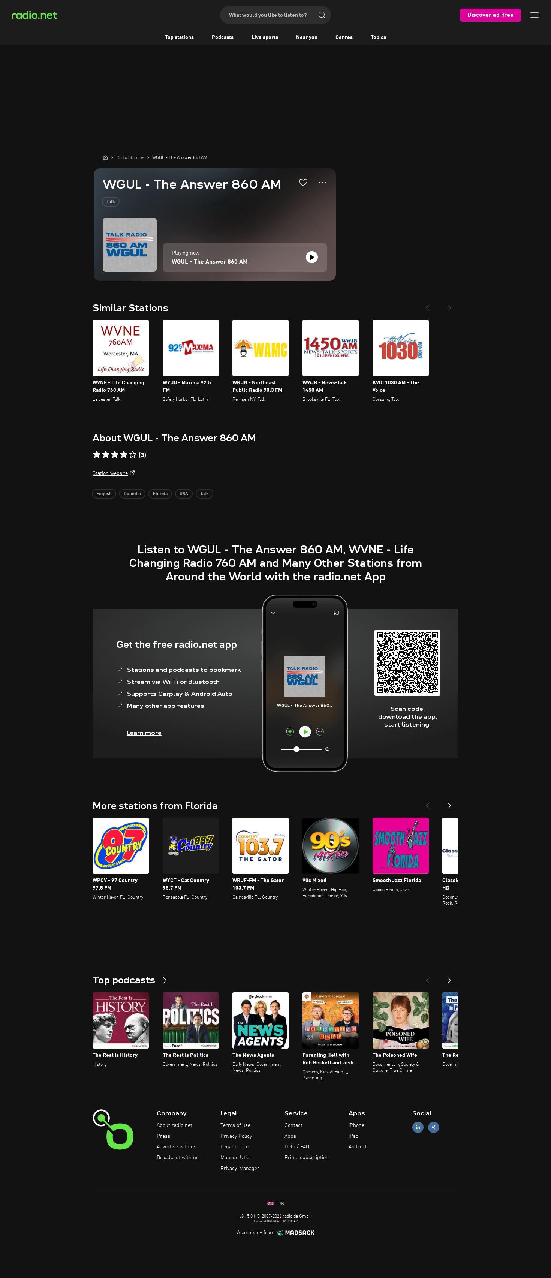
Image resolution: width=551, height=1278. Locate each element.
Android (358, 1146)
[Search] (321, 14)
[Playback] (312, 257)
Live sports (265, 37)
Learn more (144, 733)
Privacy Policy (236, 1136)
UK (280, 1203)
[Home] (105, 157)
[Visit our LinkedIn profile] (418, 1127)
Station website (110, 473)
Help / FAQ (296, 1146)
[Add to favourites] (303, 182)
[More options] (322, 182)
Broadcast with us (178, 1157)
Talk (110, 202)
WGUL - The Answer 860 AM (210, 262)
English (104, 494)
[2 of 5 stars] (105, 454)
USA (184, 494)
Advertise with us (176, 1146)
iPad (354, 1136)
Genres (344, 37)
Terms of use (235, 1125)
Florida (160, 494)
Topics (378, 37)
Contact (293, 1125)
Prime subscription (306, 1157)
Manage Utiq (235, 1157)
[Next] (449, 305)
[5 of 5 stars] (132, 454)
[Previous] (428, 305)
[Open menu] (534, 14)
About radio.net (174, 1125)
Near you (306, 37)
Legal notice (234, 1146)
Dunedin (132, 494)
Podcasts (223, 37)
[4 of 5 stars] (123, 454)
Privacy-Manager (239, 1168)
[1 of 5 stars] (96, 454)
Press (163, 1136)
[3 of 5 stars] (114, 454)
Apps (290, 1136)
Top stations (179, 37)
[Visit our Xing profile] (434, 1127)
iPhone (356, 1125)
